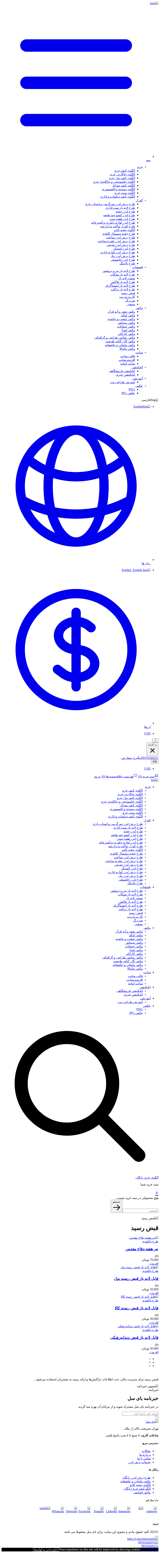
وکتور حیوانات (126, 326)
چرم (140, 167)
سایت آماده (127, 363)
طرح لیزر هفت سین (122, 218)
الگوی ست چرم (125, 193)
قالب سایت (127, 356)
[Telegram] (71, 1512)
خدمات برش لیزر (139, 1462)
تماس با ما (144, 1458)
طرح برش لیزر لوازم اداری (117, 252)
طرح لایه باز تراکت (123, 289)
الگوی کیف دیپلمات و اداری (117, 196)
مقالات (146, 1451)
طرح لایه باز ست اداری (120, 207)
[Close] (156, 1536)
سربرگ (130, 300)
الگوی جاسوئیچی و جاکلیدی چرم (114, 181)
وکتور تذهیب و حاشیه (121, 319)
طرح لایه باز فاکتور (123, 282)
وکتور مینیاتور (126, 322)
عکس (139, 385)
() (146, 776)
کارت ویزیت (127, 296)
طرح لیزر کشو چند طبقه (119, 215)
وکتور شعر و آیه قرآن (121, 311)
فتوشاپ (137, 267)
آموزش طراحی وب (122, 382)
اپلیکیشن (137, 367)
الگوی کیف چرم (124, 170)
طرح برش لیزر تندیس (121, 244)
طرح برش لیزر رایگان (136, 1477)
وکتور (139, 308)
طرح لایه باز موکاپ (122, 274)
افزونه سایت (127, 359)
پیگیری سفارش (131, 758)
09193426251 (149, 758)
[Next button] (156, 740)
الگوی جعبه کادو (124, 230)
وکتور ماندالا (127, 348)
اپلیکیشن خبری (125, 374)
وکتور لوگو (128, 315)
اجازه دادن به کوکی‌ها (46, 1549)
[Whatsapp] (58, 1512)
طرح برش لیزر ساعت (120, 237)
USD (147, 733)
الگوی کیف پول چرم (122, 178)
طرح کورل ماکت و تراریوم (117, 226)
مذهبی (131, 304)
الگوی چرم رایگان (146, 1177)
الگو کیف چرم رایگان (137, 1488)
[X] (138, 1512)
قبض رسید (128, 293)
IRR (155, 761)
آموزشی (137, 378)
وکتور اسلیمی (142, 1492)
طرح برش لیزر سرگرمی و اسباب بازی (110, 204)
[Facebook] (85, 1512)
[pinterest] (151, 1512)
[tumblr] (45, 1512)
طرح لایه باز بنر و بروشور (118, 270)
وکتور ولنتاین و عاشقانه (120, 345)
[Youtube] (98, 1512)
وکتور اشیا (128, 330)
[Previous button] (153, 740)
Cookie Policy (149, 1549)
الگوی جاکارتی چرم (122, 174)
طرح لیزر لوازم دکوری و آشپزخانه (113, 222)
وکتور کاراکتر (126, 334)
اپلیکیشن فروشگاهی (122, 371)
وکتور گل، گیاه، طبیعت (120, 341)
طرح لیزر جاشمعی (123, 259)
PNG (132, 389)
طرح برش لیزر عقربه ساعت (116, 241)
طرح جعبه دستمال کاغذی (118, 233)
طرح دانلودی (150, 1241)
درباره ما (145, 1454)
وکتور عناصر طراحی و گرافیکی (114, 337)
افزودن (153, 1263)
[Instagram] (124, 1512)
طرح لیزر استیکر (124, 248)
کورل (139, 200)
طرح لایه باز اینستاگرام (120, 285)
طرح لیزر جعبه (125, 211)
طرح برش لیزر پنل (123, 256)
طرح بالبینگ (127, 263)
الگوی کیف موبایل (123, 185)
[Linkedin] (111, 1512)
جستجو (116, 1201)
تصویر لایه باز (126, 278)
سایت (139, 352)
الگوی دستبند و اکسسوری (118, 189)
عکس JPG (128, 393)
